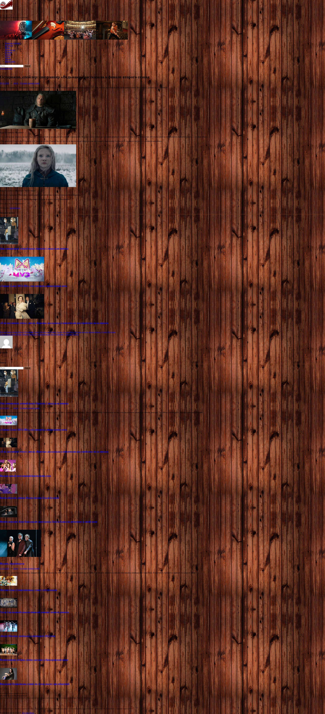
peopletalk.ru (15, 208)
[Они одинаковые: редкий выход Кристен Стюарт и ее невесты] (9, 243)
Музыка (8, 52)
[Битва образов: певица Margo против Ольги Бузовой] (8, 493)
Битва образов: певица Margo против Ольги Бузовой (29, 497)
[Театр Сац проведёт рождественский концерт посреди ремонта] (8, 607)
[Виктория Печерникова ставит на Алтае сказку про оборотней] (8, 679)
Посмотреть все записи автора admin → (17, 357)
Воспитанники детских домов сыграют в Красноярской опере (34, 659)
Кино (7, 48)
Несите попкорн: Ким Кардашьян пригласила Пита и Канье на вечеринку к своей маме (48, 521)
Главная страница (12, 43)
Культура (9, 45)
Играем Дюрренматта (12, 563)
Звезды (8, 59)
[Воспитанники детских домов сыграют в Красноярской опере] (8, 655)
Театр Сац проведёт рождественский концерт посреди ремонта (34, 612)
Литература (10, 50)
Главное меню (6, 68)
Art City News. (6, 13)
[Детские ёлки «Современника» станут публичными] (8, 585)
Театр (7, 57)
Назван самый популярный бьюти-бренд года (25, 475)
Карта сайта (10, 61)
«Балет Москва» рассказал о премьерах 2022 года (27, 636)
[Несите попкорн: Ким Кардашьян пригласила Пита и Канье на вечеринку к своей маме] (8, 517)
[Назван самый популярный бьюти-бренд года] (8, 471)
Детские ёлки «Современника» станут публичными (28, 590)
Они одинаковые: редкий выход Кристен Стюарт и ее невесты (34, 248)
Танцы (8, 55)
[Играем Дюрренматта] (20, 556)
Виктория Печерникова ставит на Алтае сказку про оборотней (34, 684)
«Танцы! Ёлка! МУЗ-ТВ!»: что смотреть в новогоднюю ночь (33, 286)
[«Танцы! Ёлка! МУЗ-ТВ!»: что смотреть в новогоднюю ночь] (22, 281)
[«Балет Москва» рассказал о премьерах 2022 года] (8, 631)
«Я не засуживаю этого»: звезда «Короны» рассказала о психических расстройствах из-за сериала (54, 323)
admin (15, 83)
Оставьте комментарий (30, 83)
